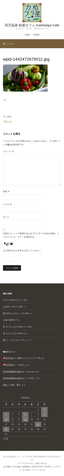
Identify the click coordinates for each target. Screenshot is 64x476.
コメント (8, 151)
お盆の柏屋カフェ (11, 320)
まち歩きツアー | (30, 470)
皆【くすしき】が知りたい (15, 333)
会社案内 (7, 467)
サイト (6, 217)
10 (6, 419)
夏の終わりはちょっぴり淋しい (17, 313)
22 (38, 424)
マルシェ (7, 121)
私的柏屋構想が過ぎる (13, 371)
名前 (6, 191)
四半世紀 (9, 358)
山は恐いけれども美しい (14, 306)
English (36, 35)
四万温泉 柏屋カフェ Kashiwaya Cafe (32, 25)
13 (25, 419)
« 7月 (5, 438)
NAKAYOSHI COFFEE (41, 467)
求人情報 (17, 467)
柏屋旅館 (26, 467)
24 (6, 429)
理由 (5, 385)
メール (7, 204)
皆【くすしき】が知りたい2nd (17, 326)
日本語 (27, 35)
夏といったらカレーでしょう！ (17, 340)
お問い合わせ (41, 463)
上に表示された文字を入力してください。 (23, 250)
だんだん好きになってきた (15, 300)
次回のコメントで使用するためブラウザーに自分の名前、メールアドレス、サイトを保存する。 (31, 235)
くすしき (41, 470)
